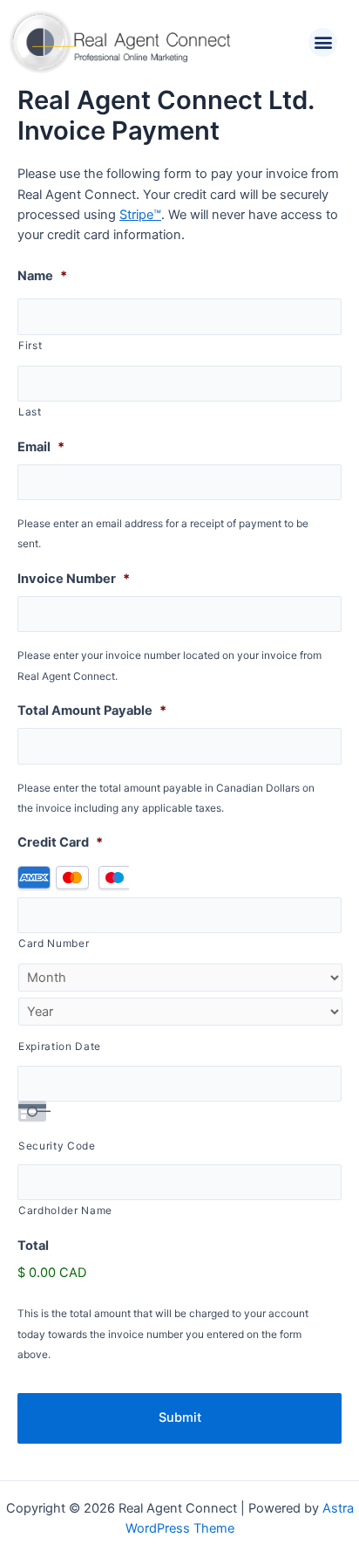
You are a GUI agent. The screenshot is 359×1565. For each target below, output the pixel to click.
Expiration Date (59, 1046)
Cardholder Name (65, 1211)
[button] (322, 42)
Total (33, 1245)
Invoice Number (73, 579)
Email (40, 447)
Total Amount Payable (91, 710)
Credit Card (60, 842)
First (30, 346)
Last (30, 412)
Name (42, 276)
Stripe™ (140, 215)
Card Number (53, 943)
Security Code (57, 1146)
